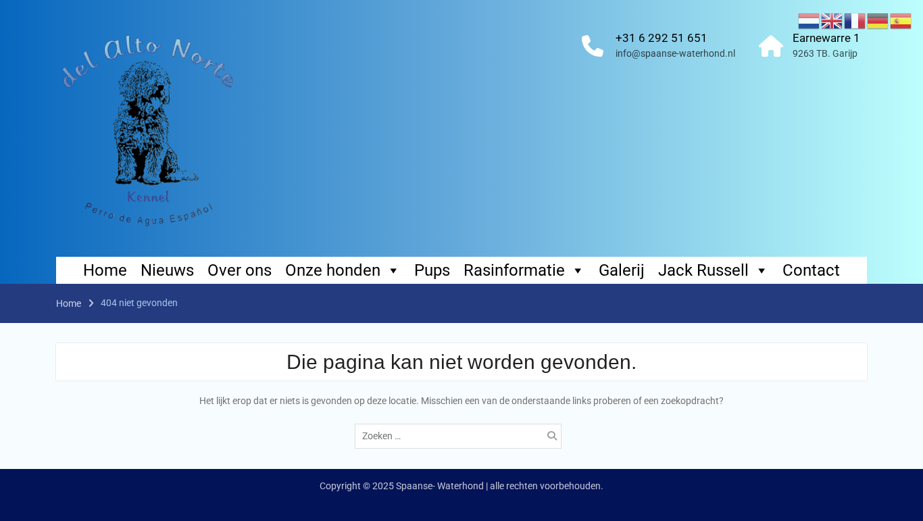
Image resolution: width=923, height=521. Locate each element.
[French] (855, 20)
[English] (832, 20)
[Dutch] (809, 20)
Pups (432, 270)
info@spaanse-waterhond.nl (675, 53)
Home (105, 270)
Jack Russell (703, 270)
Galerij (622, 270)
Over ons (239, 270)
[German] (878, 20)
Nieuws (167, 270)
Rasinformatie (514, 270)
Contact (811, 270)
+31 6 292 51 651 (661, 38)
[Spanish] (901, 20)
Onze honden (332, 270)
